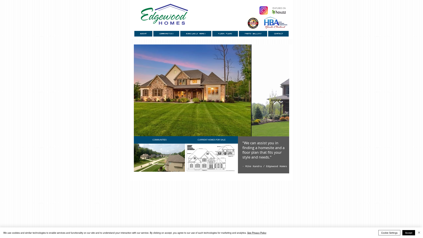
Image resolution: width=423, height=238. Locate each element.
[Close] (419, 232)
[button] (212, 94)
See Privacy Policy (256, 232)
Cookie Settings (389, 232)
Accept (408, 232)
